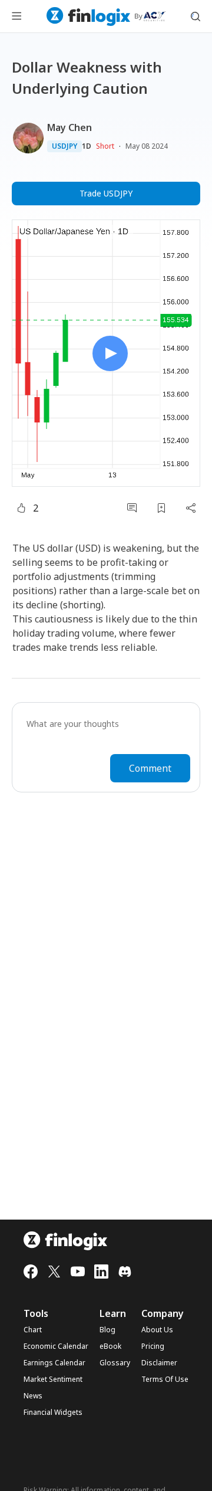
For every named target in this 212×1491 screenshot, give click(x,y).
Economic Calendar (56, 1346)
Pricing (152, 1346)
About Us (157, 1330)
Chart (33, 1330)
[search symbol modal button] (195, 16)
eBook (110, 1346)
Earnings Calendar (54, 1363)
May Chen (69, 127)
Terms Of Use (164, 1379)
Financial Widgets (53, 1412)
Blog (107, 1330)
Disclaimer (159, 1363)
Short (105, 146)
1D (86, 146)
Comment (150, 768)
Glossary (115, 1363)
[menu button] (16, 16)
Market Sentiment (53, 1379)
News (33, 1396)
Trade (106, 193)
